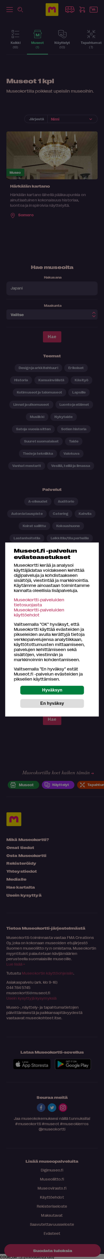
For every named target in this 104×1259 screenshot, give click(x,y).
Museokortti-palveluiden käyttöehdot (39, 612)
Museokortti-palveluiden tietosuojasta (39, 602)
